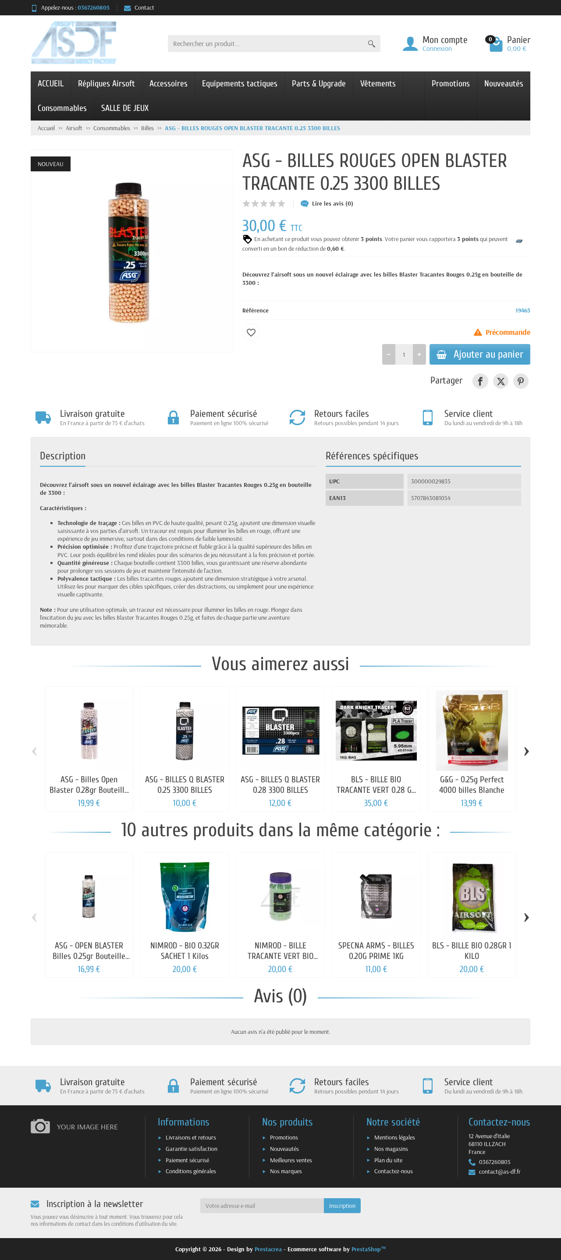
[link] (480, 381)
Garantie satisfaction (191, 1149)
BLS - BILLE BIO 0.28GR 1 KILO (471, 951)
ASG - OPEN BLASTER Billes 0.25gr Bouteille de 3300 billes (89, 956)
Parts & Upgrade (319, 83)
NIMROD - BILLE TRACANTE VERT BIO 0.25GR (280, 956)
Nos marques (286, 1171)
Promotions (451, 83)
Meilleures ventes (291, 1160)
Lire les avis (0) (332, 203)
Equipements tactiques (239, 83)
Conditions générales (191, 1171)
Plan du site (388, 1160)
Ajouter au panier (488, 354)
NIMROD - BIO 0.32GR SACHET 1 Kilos (184, 951)
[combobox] (265, 43)
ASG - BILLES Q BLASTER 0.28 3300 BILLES (280, 784)
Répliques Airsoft (106, 83)
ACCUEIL (51, 83)
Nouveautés (503, 83)
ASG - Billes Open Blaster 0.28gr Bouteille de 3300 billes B (89, 790)
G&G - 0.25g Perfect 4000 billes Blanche (471, 784)
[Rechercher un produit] (371, 43)
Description (62, 456)
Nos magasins (391, 1149)
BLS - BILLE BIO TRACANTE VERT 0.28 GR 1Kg (376, 790)
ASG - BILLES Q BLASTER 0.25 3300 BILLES (184, 784)
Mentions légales (394, 1137)
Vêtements (378, 83)
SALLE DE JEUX (125, 108)
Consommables (62, 108)
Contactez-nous (393, 1171)
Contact (144, 7)
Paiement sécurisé (187, 1160)
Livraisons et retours (191, 1137)
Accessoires (168, 83)
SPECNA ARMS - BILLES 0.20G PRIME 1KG (376, 951)
